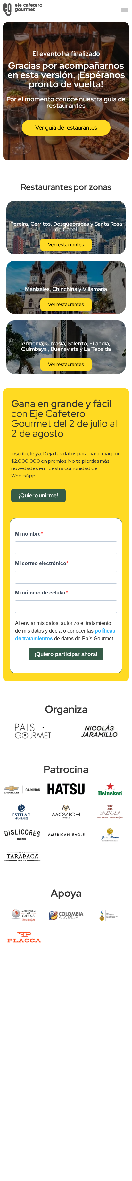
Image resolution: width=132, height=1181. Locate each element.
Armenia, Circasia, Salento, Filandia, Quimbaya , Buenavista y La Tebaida (66, 346)
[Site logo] (23, 9)
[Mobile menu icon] (124, 10)
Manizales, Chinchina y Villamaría (66, 289)
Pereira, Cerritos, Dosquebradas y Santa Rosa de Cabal (66, 226)
